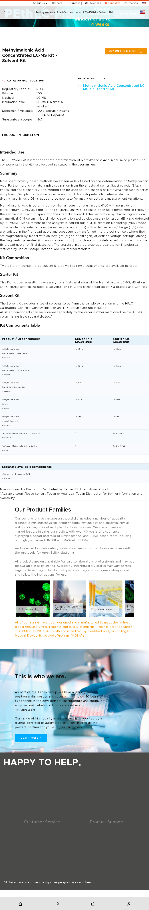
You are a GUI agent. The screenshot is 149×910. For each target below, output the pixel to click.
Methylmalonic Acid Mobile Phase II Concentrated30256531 (15, 370)
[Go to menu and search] (56, 903)
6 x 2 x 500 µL (119, 433)
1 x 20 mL (79, 400)
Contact (75, 3)
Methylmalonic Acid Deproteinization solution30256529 (13, 387)
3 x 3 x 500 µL (119, 446)
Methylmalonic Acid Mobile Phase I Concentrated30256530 (15, 353)
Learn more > (31, 737)
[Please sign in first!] (3, 80)
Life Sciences (92, 3)
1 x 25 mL (79, 349)
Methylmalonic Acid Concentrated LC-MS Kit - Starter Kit (114, 87)
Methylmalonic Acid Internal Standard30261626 (11, 421)
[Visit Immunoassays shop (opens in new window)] (92, 904)
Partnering (131, 3)
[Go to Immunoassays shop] (92, 903)
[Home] (20, 903)
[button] (74, 598)
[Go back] (5, 12)
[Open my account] (129, 903)
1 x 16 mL (78, 383)
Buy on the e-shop (122, 51)
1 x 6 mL (78, 417)
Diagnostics (112, 3)
